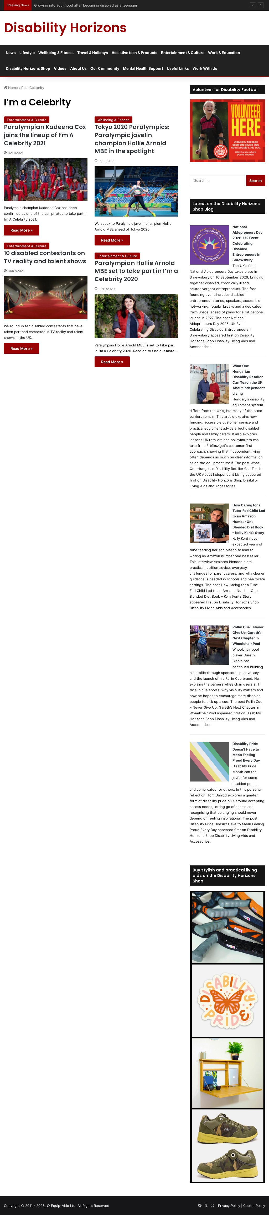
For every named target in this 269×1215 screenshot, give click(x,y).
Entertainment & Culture (182, 52)
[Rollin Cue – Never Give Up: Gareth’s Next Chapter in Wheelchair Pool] (209, 663)
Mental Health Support (143, 68)
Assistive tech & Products (134, 52)
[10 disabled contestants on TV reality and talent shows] (45, 297)
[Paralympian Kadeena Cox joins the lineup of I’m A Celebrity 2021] (45, 179)
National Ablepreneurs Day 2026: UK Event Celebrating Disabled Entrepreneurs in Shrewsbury (247, 243)
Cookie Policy (254, 1205)
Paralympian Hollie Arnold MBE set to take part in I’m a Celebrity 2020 (136, 271)
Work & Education (224, 52)
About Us (78, 68)
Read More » (22, 230)
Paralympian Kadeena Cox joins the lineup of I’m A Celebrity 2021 (45, 135)
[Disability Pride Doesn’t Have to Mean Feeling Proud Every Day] (209, 780)
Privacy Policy (229, 1205)
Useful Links (178, 68)
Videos (60, 68)
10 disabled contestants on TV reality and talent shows (45, 257)
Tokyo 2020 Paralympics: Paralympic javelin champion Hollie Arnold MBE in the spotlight (132, 139)
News (11, 52)
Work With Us (205, 68)
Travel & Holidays (92, 52)
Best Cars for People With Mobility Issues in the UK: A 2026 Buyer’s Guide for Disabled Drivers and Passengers (125, 5)
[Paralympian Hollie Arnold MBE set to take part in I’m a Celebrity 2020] (136, 316)
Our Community (104, 68)
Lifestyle (27, 52)
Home (12, 87)
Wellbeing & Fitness (56, 52)
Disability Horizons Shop (28, 68)
